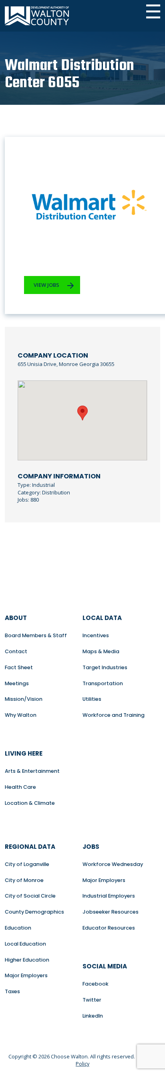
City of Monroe (24, 880)
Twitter (91, 999)
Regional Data (30, 846)
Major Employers (26, 975)
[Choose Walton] (37, 15)
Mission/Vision (23, 699)
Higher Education (27, 959)
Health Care (20, 787)
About (16, 618)
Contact (16, 651)
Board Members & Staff (36, 635)
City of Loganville (27, 864)
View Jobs (46, 284)
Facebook (95, 983)
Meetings (17, 683)
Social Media (104, 966)
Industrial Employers (108, 895)
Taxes (12, 991)
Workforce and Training (113, 715)
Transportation (102, 683)
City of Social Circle (30, 895)
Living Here (23, 753)
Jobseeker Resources (110, 911)
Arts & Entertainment (32, 771)
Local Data (102, 618)
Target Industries (104, 667)
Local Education (25, 943)
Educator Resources (108, 927)
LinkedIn (92, 1015)
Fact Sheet (19, 667)
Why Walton (20, 715)
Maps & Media (100, 651)
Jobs (90, 846)
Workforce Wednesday (112, 864)
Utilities (91, 699)
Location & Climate (30, 803)
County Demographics (34, 911)
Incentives (95, 635)
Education (18, 927)
